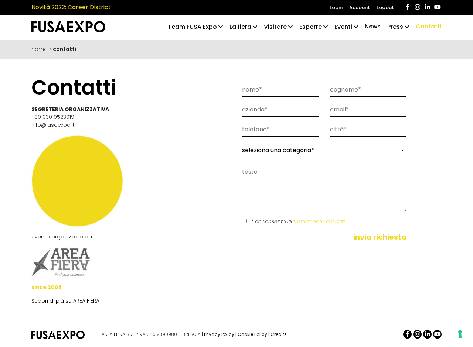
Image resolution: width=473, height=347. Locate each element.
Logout (385, 7)
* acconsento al (297, 221)
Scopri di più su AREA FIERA (65, 301)
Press (395, 27)
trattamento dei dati (318, 221)
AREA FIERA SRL (118, 334)
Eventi (343, 27)
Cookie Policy (252, 334)
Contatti (429, 26)
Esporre (310, 27)
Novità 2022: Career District (71, 7)
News (373, 26)
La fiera (240, 27)
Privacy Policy (219, 334)
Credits (278, 334)
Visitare (275, 27)
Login (336, 7)
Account (359, 7)
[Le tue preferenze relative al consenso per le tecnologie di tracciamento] (460, 334)
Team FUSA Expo (192, 27)
